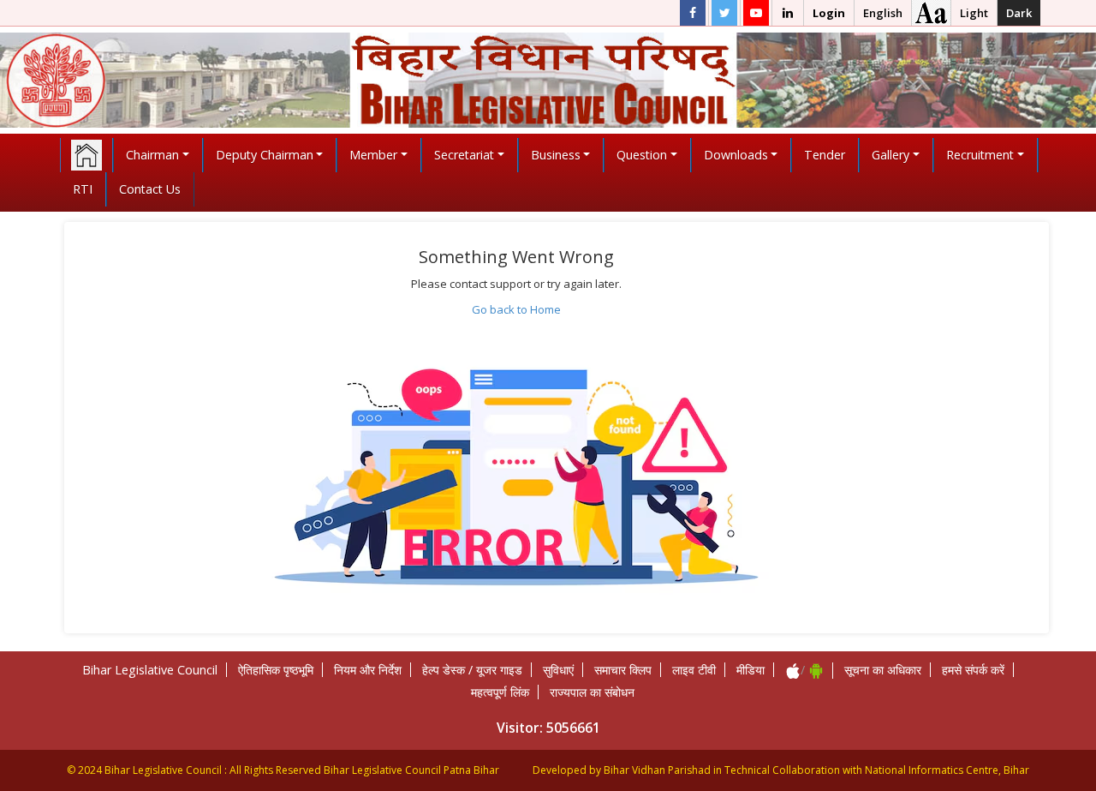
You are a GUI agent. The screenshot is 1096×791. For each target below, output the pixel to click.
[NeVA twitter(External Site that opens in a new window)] (724, 13)
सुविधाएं (558, 670)
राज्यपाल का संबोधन (592, 692)
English (882, 13)
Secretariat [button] (464, 155)
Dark (1019, 13)
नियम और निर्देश (368, 670)
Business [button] (556, 155)
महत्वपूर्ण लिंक (500, 692)
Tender (824, 155)
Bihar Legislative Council (149, 670)
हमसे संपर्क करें (973, 670)
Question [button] (641, 155)
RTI (82, 189)
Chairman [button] (152, 155)
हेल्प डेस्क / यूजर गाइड (472, 670)
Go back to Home (516, 309)
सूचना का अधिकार (882, 670)
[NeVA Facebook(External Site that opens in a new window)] (692, 13)
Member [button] (373, 155)
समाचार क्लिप (623, 670)
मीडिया (750, 670)
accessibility (931, 13)
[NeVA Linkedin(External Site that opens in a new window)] (787, 13)
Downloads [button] (736, 155)
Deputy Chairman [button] (264, 155)
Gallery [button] (890, 155)
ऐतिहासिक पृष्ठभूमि (275, 670)
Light (974, 13)
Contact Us (150, 189)
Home (86, 155)
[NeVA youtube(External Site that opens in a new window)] (756, 13)
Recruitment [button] (980, 155)
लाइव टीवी (694, 670)
